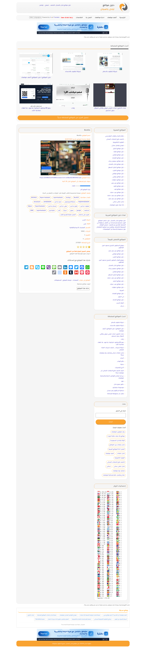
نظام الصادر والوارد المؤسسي (114, 136)
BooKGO (76, 197)
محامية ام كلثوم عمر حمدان (115, 390)
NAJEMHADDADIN (83, 202)
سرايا (65, 210)
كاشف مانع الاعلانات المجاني (115, 139)
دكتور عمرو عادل (119, 384)
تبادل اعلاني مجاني (118, 202)
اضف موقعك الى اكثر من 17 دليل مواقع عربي (115, 615)
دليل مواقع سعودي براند (116, 161)
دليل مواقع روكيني (118, 177)
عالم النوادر (120, 361)
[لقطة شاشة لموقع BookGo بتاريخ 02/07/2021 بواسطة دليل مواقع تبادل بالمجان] (65, 158)
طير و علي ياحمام (84, 215)
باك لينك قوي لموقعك (117, 205)
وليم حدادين (73, 206)
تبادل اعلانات (121, 453)
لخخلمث (86, 210)
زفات (122, 339)
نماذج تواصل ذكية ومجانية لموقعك (114, 475)
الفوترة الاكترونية (120, 458)
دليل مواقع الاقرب (118, 170)
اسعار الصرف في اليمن (121, 619)
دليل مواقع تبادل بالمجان (116, 164)
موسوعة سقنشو (118, 387)
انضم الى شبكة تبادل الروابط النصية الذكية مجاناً (73, 624)
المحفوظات (57, 280)
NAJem (30, 206)
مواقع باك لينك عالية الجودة (116, 436)
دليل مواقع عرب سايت (117, 192)
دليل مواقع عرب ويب (117, 183)
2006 (31, 210)
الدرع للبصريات (119, 367)
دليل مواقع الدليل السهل (116, 167)
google (79, 210)
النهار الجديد (120, 303)
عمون (71, 210)
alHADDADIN (47, 202)
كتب (59, 210)
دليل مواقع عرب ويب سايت (115, 195)
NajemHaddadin (40, 206)
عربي (84, 224)
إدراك (122, 306)
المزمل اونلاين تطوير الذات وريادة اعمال (58, 619)
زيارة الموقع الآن (85, 189)
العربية (122, 290)
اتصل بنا (89, 18)
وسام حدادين (52, 206)
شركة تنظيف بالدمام (117, 322)
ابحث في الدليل (121, 411)
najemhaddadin (58, 197)
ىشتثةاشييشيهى (69, 202)
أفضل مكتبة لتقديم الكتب (68, 215)
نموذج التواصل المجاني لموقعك (68, 615)
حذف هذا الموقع (83, 288)
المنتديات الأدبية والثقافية (77, 227)
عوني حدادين (63, 206)
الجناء (122, 358)
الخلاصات (79, 18)
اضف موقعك (109, 453)
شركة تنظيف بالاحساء (117, 325)
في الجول (121, 297)
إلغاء (73, 186)
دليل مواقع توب (119, 189)
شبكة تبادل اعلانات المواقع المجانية (46, 615)
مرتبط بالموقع (67, 280)
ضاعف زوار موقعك (119, 471)
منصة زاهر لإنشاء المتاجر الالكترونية (81, 619)
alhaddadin (37, 202)
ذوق (122, 381)
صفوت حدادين (84, 206)
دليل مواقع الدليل (118, 148)
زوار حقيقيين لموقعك (118, 432)
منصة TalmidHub (39, 619)
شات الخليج (31, 615)
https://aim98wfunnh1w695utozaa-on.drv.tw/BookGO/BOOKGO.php (60, 178)
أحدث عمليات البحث (119, 428)
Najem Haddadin (45, 197)
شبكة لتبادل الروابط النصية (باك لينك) (90, 615)
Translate (56, 17)
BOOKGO (34, 197)
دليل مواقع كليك (118, 152)
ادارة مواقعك (99, 18)
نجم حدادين (57, 202)
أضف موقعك (112, 18)
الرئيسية (122, 18)
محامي (109, 466)
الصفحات (75, 280)
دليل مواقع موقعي (118, 173)
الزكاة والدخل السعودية (117, 440)
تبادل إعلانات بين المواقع (117, 445)
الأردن (84, 220)
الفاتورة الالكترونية (118, 142)
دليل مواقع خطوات (118, 180)
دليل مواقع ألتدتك (118, 300)
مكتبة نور (52, 210)
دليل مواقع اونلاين (118, 155)
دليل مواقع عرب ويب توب (116, 199)
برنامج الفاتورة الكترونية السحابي (102, 619)
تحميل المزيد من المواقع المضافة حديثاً (73, 118)
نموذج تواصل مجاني (118, 145)
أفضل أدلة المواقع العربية (117, 449)
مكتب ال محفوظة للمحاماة (115, 394)
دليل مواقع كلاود (118, 186)
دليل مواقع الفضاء (118, 158)
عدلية (122, 364)
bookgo (68, 197)
